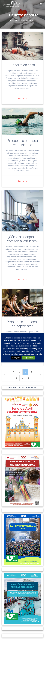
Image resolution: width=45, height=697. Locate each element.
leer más (38, 354)
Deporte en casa (22, 65)
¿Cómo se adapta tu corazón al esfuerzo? (22, 239)
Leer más (22, 99)
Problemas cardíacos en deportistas (23, 324)
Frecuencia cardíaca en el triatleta (22, 143)
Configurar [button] (16, 358)
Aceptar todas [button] (28, 358)
